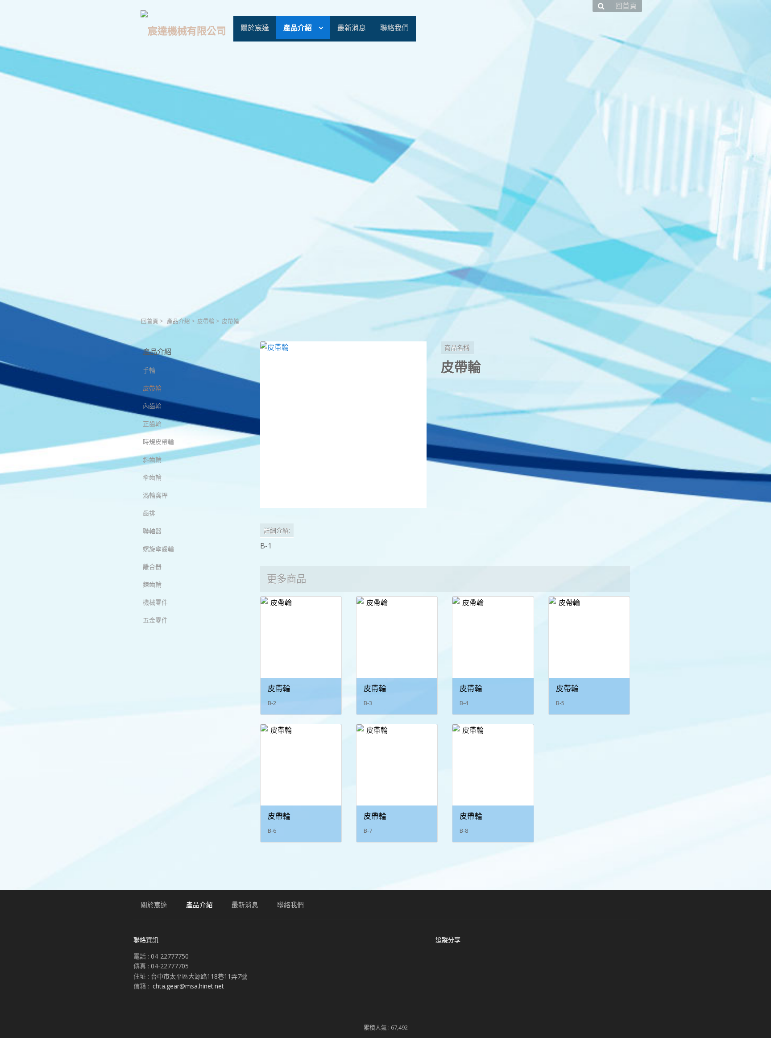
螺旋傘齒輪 (158, 548)
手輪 (149, 370)
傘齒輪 (152, 477)
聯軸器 (152, 531)
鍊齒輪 (152, 584)
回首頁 (149, 321)
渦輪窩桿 (155, 495)
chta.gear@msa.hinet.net (188, 986)
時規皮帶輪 (158, 441)
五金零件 (155, 620)
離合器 (152, 566)
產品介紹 (178, 321)
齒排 (149, 513)
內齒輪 (152, 406)
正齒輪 (152, 423)
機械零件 (155, 602)
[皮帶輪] (343, 424)
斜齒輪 (152, 459)
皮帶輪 (206, 321)
